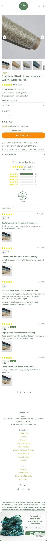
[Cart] (44, 6)
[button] (4, 37)
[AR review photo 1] (7, 237)
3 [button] (24, 392)
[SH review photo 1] (7, 270)
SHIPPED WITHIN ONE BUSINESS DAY (20, 146)
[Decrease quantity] (4, 115)
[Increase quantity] (12, 115)
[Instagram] (23, 489)
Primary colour (9, 100)
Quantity (6, 111)
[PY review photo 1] (7, 313)
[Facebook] (18, 489)
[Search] (39, 6)
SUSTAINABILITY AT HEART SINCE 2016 (21, 143)
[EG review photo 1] (7, 380)
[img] (7, 214)
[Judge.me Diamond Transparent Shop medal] (22, 195)
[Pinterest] (28, 489)
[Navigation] (2, 6)
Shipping (5, 126)
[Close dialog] (2, 512)
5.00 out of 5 (29, 167)
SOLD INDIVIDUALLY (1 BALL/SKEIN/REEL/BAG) (24, 149)
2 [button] (20, 392)
